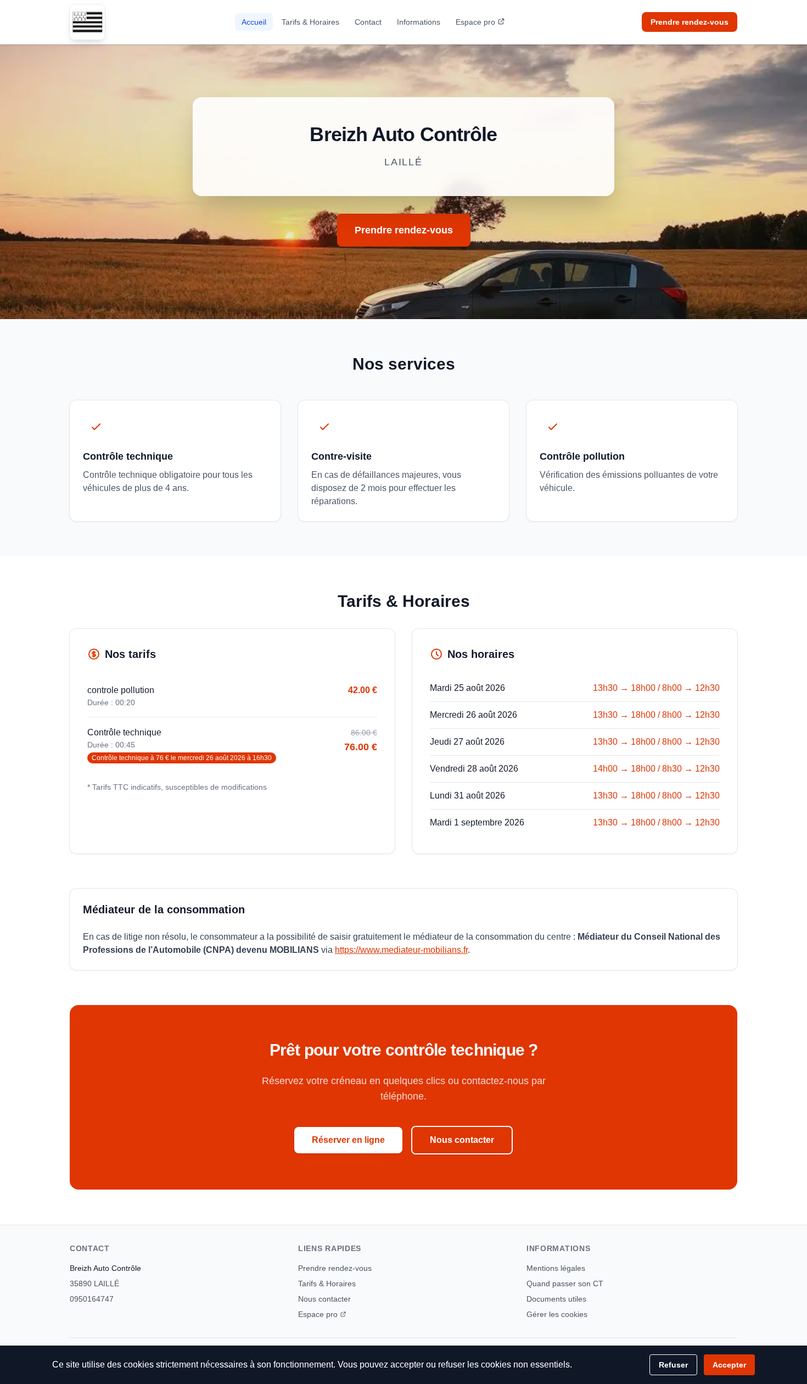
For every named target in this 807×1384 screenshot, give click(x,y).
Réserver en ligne (348, 1140)
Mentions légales (555, 1268)
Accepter (729, 1364)
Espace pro (475, 22)
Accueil (254, 22)
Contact (368, 22)
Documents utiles (556, 1298)
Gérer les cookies (556, 1314)
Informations (418, 22)
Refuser (673, 1364)
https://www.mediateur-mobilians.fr (401, 950)
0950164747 (92, 1298)
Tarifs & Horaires (310, 22)
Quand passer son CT (564, 1283)
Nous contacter (462, 1140)
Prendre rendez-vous (689, 22)
